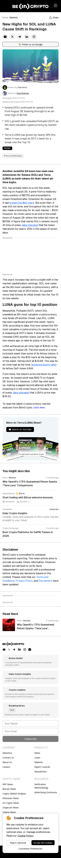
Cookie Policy (25, 835)
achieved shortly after (44, 364)
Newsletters (40, 771)
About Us (7, 762)
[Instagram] (34, 36)
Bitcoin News (9, 788)
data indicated (30, 225)
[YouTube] (5, 36)
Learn (37, 757)
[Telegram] (19, 36)
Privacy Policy (24, 580)
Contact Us (8, 757)
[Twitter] (12, 36)
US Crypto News (11, 802)
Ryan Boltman (23, 93)
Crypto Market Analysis (14, 793)
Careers (6, 766)
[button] (30, 661)
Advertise (7, 752)
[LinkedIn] (26, 36)
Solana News (9, 812)
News (5, 17)
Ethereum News (11, 798)
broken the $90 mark (21, 202)
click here (39, 407)
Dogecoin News (11, 807)
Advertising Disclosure (45, 792)
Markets (14, 17)
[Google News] (29, 649)
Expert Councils (42, 766)
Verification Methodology (41, 786)
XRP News (8, 784)
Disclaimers (45, 580)
